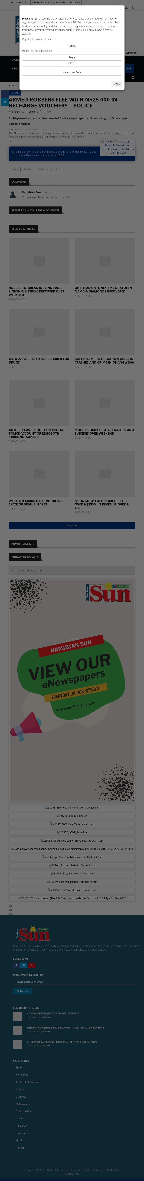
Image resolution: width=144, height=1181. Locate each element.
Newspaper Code (72, 72)
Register (72, 46)
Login (72, 57)
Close (117, 84)
